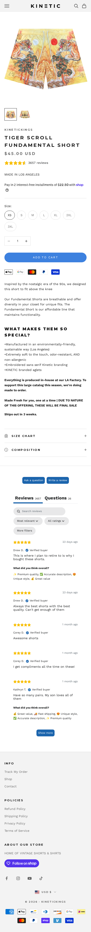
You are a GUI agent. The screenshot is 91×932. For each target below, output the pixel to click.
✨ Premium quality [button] (58, 718)
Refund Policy (14, 809)
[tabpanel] (45, 624)
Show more (45, 732)
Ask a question (33, 480)
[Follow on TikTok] (41, 878)
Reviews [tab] (28, 498)
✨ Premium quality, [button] (26, 574)
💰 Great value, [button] (23, 713)
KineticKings (18, 129)
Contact (10, 786)
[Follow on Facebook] (6, 878)
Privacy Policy (14, 823)
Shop (8, 779)
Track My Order (16, 771)
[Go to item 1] (10, 114)
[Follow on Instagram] (18, 878)
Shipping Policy (16, 816)
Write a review (57, 480)
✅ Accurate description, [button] (56, 574)
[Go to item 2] (25, 114)
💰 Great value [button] (40, 578)
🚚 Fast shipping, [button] (45, 713)
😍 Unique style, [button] (67, 713)
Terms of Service (16, 830)
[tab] (58, 498)
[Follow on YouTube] (29, 878)
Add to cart (45, 257)
